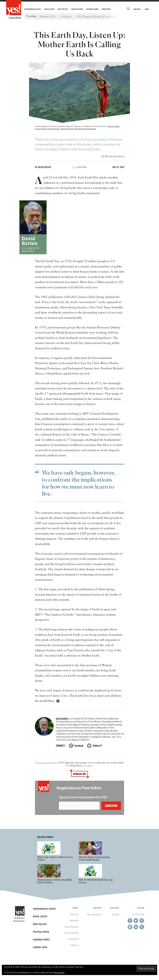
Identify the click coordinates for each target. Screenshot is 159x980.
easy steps (87, 765)
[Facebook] (130, 920)
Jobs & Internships (72, 932)
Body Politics (63, 9)
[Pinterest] (130, 927)
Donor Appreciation (94, 914)
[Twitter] (136, 920)
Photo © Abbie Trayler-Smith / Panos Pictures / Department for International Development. (77, 127)
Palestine (66, 16)
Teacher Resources (71, 926)
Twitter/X (97, 745)
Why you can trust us (114, 156)
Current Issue (40, 947)
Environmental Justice (32, 9)
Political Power (77, 9)
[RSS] (141, 927)
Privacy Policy (73, 938)
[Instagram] (141, 920)
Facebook (79, 745)
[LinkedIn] (136, 927)
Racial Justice (49, 9)
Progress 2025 (48, 16)
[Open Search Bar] (128, 9)
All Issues (115, 914)
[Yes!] (13, 8)
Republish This (79, 773)
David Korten (44, 167)
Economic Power (92, 9)
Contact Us (74, 945)
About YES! (74, 914)
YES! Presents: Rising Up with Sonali (97, 16)
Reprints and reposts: (46, 763)
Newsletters (106, 9)
